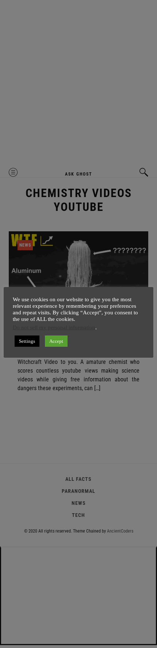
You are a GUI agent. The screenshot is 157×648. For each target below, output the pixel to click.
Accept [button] (56, 341)
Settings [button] (27, 341)
